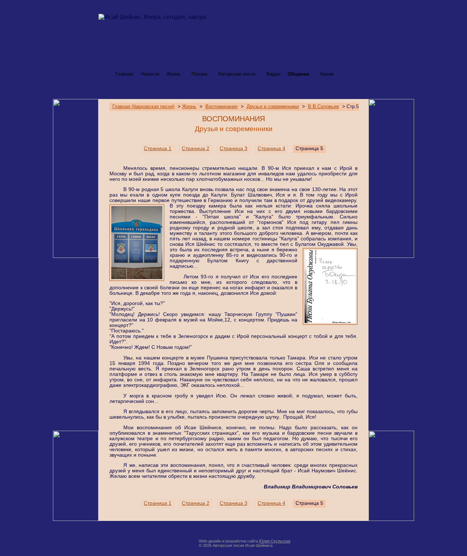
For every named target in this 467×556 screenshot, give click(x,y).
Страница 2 (195, 148)
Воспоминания (221, 106)
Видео (273, 74)
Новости (150, 74)
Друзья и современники (273, 106)
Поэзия (199, 74)
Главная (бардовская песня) (143, 106)
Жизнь (173, 74)
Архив (326, 74)
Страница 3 (233, 148)
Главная (124, 74)
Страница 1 (157, 148)
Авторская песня (236, 74)
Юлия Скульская (274, 541)
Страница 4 (271, 148)
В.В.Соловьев (323, 106)
